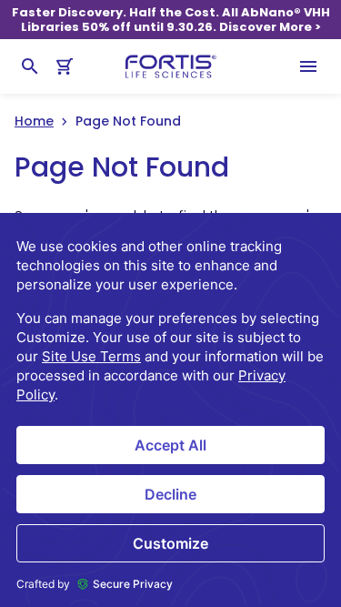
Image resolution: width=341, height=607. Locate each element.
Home (34, 121)
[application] (170, 410)
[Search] (30, 66)
